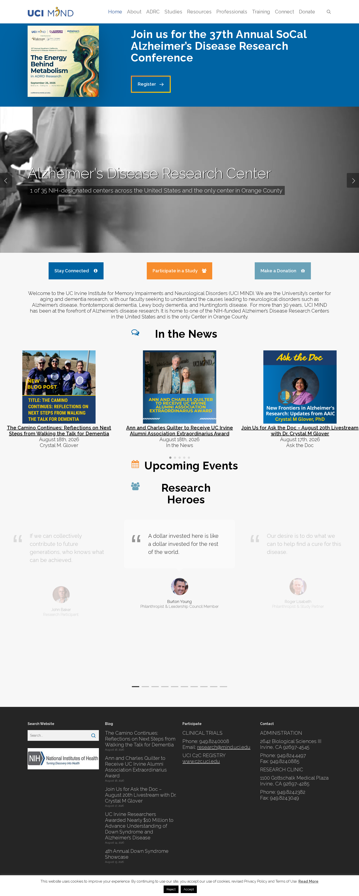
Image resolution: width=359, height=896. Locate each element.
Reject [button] (171, 889)
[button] (151, 84)
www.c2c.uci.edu (201, 761)
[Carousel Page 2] (175, 458)
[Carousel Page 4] (184, 458)
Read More (308, 881)
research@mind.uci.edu (223, 747)
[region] (179, 598)
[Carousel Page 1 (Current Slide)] (170, 458)
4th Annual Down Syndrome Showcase (137, 854)
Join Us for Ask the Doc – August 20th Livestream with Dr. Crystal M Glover (140, 795)
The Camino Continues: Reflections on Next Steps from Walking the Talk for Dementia (140, 739)
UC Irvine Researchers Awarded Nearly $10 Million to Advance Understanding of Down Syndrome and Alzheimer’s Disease (139, 826)
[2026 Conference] (63, 61)
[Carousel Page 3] (180, 458)
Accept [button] (189, 889)
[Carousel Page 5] (189, 458)
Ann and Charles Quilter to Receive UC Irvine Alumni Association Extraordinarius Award (136, 767)
